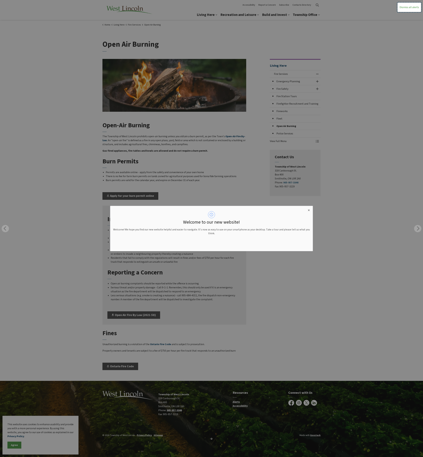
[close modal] (309, 210)
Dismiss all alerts (409, 7)
